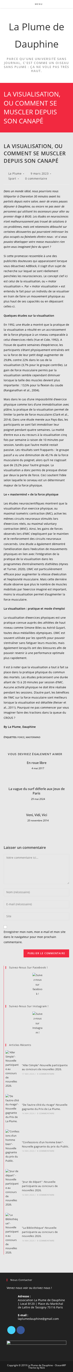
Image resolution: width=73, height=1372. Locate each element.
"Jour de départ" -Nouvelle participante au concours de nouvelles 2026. (40, 1186)
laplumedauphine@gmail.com (38, 1319)
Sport (12, 178)
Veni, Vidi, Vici (36, 815)
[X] (11, 1330)
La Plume (15, 173)
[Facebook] (21, 1330)
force (21, 737)
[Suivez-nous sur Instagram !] (37, 1023)
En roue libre (36, 763)
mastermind (33, 737)
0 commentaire (36, 178)
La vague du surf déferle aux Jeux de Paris (37, 791)
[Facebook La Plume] (37, 984)
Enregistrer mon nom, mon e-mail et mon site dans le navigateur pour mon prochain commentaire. (34, 937)
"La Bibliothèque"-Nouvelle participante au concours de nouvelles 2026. (40, 1232)
